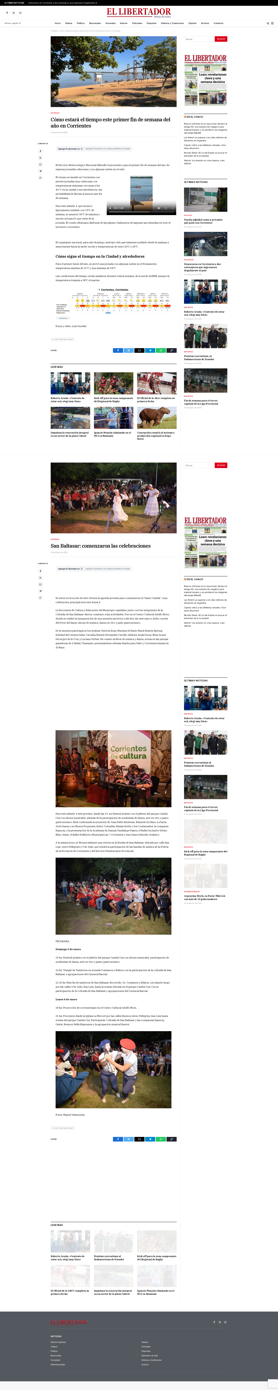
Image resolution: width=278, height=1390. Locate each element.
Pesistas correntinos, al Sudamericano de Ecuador (199, 358)
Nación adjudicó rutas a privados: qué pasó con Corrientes (203, 221)
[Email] (40, 164)
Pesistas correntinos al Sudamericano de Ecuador (109, 1258)
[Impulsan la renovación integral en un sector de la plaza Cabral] (70, 418)
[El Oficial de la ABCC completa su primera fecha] (70, 1276)
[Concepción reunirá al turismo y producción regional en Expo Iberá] (157, 418)
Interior (124, 23)
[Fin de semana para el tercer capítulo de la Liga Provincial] (205, 380)
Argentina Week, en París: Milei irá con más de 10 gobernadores (204, 898)
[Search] (268, 23)
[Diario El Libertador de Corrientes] (139, 13)
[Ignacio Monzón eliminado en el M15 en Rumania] (113, 418)
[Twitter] (40, 157)
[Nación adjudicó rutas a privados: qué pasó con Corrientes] (205, 200)
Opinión (192, 23)
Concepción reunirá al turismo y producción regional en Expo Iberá (156, 435)
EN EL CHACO (195, 116)
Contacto (218, 23)
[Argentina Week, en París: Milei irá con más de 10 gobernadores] (205, 876)
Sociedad (110, 23)
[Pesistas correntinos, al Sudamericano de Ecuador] (205, 336)
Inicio (58, 23)
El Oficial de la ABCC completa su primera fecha (70, 1292)
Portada (54, 31)
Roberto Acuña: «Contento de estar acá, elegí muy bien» (55, 3)
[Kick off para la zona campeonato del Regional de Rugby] (113, 383)
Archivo (205, 23)
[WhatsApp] (40, 177)
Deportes (151, 23)
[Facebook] (40, 151)
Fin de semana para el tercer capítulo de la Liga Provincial (201, 402)
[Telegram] (40, 171)
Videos (68, 23)
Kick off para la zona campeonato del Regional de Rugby (113, 400)
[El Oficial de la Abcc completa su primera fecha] (157, 383)
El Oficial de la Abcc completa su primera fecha (156, 400)
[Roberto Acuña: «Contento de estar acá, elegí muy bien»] (70, 383)
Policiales (137, 23)
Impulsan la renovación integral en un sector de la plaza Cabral (70, 434)
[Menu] (272, 23)
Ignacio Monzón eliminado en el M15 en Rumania (112, 434)
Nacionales (95, 23)
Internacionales (192, 892)
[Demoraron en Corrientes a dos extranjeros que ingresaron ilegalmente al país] (205, 244)
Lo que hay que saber (62, 339)
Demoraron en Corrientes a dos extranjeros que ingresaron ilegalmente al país (202, 267)
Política (81, 23)
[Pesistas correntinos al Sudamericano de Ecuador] (113, 1241)
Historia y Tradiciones (172, 23)
